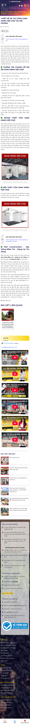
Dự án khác (4, 675)
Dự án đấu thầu (5, 678)
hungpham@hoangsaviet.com (17, 605)
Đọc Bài (5, 31)
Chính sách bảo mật (6, 687)
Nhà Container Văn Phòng (8, 645)
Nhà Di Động (4, 653)
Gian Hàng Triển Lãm (7, 655)
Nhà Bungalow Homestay (8, 648)
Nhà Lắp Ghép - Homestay (8, 642)
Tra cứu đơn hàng (5, 705)
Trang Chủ (3, 7)
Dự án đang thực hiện (7, 670)
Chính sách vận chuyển (7, 690)
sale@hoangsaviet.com (9, 347)
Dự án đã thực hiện (6, 668)
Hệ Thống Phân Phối (13, 7)
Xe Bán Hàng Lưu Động (7, 658)
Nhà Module (4, 650)
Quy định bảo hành (6, 700)
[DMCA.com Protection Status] (7, 593)
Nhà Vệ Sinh (4, 661)
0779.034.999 (8, 343)
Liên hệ (3, 710)
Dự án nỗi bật (4, 673)
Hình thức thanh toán (7, 693)
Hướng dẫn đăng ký (6, 707)
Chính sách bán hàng (6, 702)
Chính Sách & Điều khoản (8, 685)
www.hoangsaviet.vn (16, 609)
